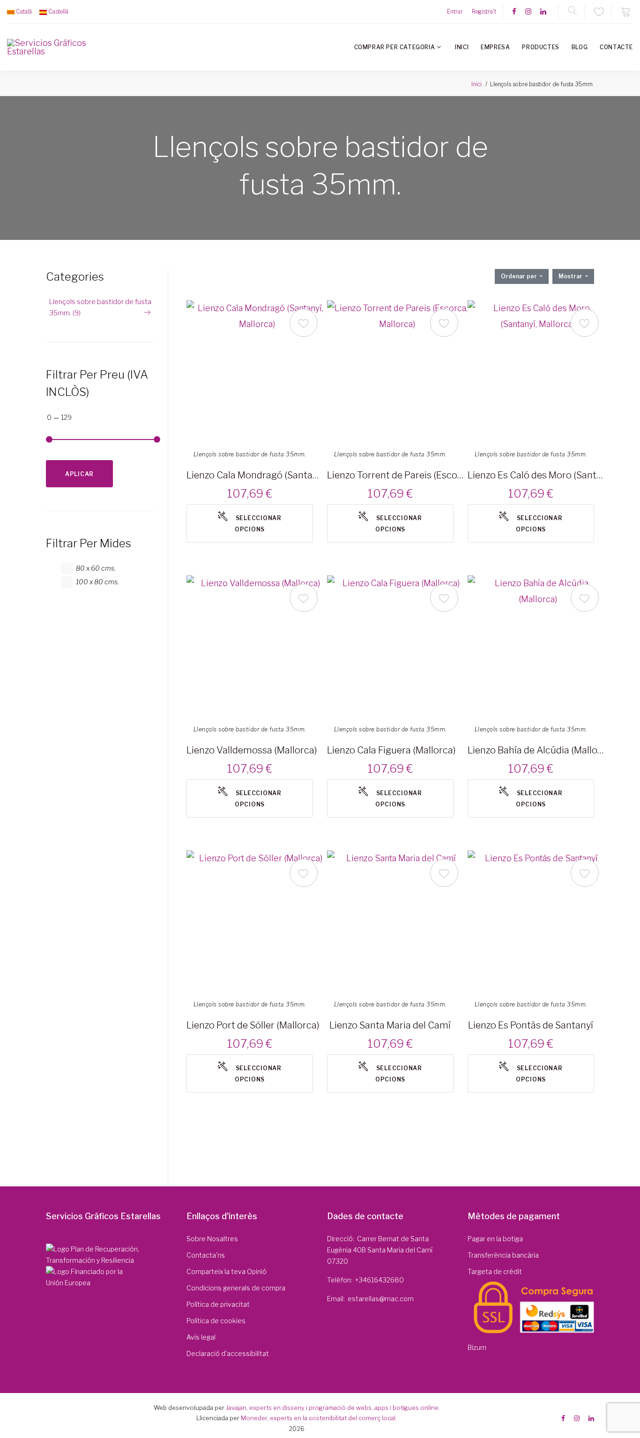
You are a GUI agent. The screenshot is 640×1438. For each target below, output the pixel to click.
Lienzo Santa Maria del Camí (390, 1025)
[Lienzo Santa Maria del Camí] (397, 920)
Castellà (58, 11)
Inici (462, 47)
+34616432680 (379, 1280)
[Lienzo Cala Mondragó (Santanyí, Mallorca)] (256, 370)
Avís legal (201, 1337)
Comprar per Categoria (394, 47)
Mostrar (571, 276)
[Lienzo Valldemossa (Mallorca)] (256, 645)
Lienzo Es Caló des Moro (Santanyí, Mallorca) (536, 475)
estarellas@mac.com (381, 1299)
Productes (540, 47)
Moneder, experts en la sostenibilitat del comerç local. (319, 1418)
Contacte (616, 47)
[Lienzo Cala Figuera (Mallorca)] (397, 645)
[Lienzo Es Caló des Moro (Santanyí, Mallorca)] (538, 370)
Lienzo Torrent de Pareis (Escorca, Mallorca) (396, 475)
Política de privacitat (218, 1304)
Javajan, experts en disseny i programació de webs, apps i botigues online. (333, 1407)
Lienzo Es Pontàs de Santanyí (530, 1025)
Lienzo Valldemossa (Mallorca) (251, 750)
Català (24, 11)
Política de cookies (216, 1321)
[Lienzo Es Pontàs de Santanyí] (538, 920)
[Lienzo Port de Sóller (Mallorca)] (256, 920)
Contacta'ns (205, 1255)
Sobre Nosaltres (212, 1239)
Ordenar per (519, 276)
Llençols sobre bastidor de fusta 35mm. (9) (100, 307)
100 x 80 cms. (97, 582)
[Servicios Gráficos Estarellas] (47, 47)
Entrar (455, 11)
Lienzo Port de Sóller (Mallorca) (253, 1025)
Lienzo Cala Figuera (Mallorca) (391, 750)
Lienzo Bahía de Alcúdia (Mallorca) (536, 750)
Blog (580, 47)
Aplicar (79, 473)
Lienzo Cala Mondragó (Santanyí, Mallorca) (255, 475)
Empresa (495, 47)
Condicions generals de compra (235, 1288)
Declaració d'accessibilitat (227, 1353)
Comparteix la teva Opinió (226, 1271)
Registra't (484, 11)
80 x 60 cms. (96, 568)
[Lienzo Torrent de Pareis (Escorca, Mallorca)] (397, 370)
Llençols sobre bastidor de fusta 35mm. (249, 454)
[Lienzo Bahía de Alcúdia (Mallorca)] (538, 645)
